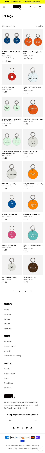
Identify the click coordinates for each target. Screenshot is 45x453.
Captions (7, 324)
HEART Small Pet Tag (8, 87)
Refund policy (35, 445)
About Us (7, 369)
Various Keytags (15, 445)
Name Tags (7, 328)
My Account (8, 341)
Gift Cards (7, 351)
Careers (6, 378)
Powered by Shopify (24, 445)
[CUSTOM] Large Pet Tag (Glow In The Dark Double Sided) (11, 152)
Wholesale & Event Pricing (12, 356)
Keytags (6, 310)
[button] (4, 7)
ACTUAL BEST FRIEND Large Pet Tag (32, 87)
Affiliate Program (9, 373)
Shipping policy (34, 448)
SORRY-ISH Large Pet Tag (9, 184)
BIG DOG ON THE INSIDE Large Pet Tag (32, 246)
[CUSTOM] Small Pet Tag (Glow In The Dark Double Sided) (11, 120)
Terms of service (23, 448)
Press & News (8, 383)
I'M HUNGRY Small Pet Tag (9, 214)
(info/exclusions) (34, 2)
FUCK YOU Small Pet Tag (9, 245)
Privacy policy (13, 448)
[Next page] (31, 291)
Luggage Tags (8, 314)
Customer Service (9, 346)
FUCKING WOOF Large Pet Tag (31, 214)
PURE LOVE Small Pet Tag (9, 277)
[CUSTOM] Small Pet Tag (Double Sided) (11, 52)
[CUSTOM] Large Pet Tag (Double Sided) (32, 52)
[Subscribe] (35, 420)
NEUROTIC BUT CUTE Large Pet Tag (33, 119)
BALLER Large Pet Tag (29, 277)
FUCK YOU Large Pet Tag (30, 151)
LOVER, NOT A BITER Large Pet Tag (33, 184)
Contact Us (7, 388)
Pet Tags (7, 319)
